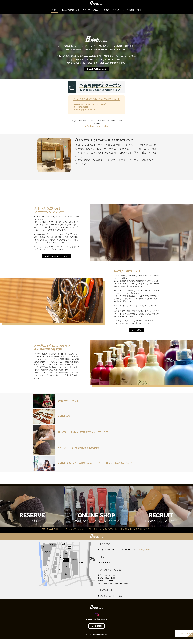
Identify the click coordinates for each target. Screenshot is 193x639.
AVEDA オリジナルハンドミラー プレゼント (91, 104)
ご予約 (106, 10)
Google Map (144, 549)
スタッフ (86, 10)
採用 (139, 10)
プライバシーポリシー (142, 529)
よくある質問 (128, 10)
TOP (54, 10)
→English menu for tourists (96, 126)
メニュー (96, 10)
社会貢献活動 (126, 529)
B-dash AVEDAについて (69, 10)
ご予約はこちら (184, 633)
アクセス (116, 10)
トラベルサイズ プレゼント (84, 109)
